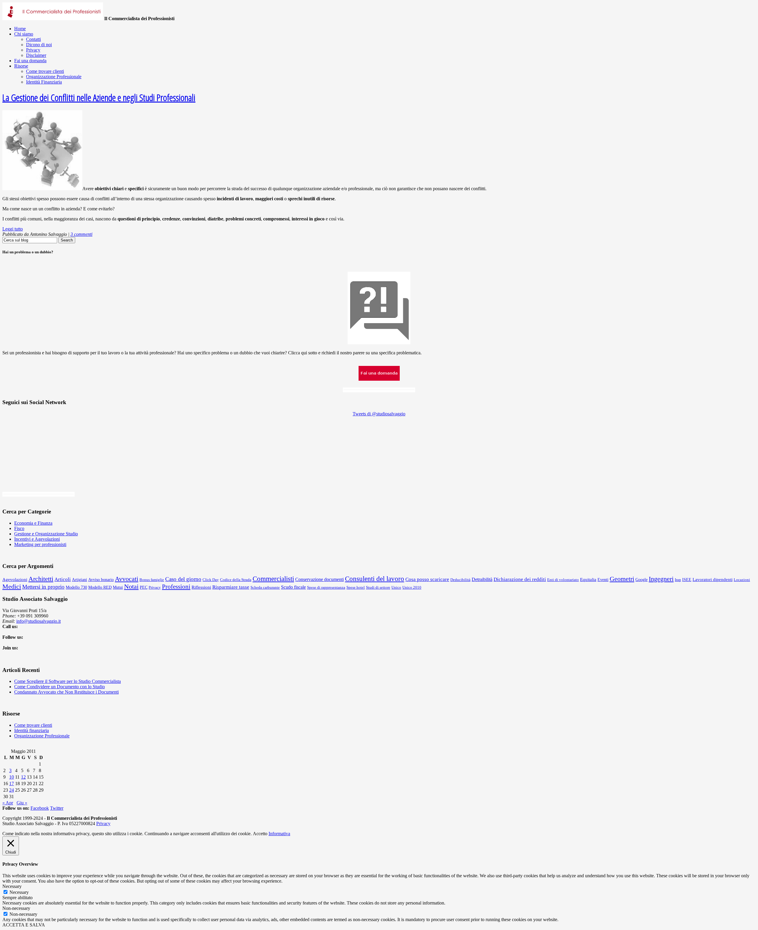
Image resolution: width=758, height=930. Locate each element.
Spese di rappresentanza (326, 587)
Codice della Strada (235, 579)
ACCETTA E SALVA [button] (23, 924)
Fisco (19, 528)
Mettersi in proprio (43, 587)
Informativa (279, 833)
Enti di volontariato (563, 579)
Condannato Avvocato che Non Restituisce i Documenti (66, 691)
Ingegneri (661, 578)
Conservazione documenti (319, 579)
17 (11, 783)
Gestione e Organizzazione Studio (46, 533)
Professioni (176, 586)
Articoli (62, 579)
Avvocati (126, 578)
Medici (11, 586)
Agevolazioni (14, 579)
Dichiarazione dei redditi (520, 579)
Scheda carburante (265, 587)
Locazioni (742, 579)
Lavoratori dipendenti (713, 579)
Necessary (19, 892)
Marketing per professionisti (40, 544)
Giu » (22, 802)
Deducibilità (460, 579)
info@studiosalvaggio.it (38, 621)
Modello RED (100, 587)
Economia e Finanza (33, 523)
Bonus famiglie (151, 579)
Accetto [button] (260, 833)
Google (641, 579)
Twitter (56, 808)
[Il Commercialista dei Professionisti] (52, 18)
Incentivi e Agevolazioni (37, 539)
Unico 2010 (411, 587)
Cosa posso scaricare (427, 579)
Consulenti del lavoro (374, 578)
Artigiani (79, 579)
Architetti (40, 578)
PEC (143, 587)
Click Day (211, 579)
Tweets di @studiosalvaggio (379, 413)
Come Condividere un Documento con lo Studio (59, 686)
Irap (678, 579)
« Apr (7, 802)
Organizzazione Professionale (42, 735)
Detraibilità (482, 579)
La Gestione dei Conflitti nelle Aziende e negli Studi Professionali (98, 97)
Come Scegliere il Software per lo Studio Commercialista (67, 681)
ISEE (686, 579)
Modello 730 (76, 587)
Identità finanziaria (31, 730)
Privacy (155, 587)
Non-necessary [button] (16, 908)
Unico (396, 587)
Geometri (622, 578)
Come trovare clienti (33, 725)
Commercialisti (273, 578)
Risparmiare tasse (230, 587)
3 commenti (81, 234)
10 (11, 776)
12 (23, 776)
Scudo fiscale (293, 587)
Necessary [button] (12, 886)
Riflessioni (201, 587)
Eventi (603, 579)
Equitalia (588, 579)
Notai (131, 586)
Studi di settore (378, 587)
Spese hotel (355, 587)
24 (11, 790)
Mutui (118, 587)
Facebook (39, 808)
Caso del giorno (183, 579)
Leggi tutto (12, 228)
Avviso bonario (101, 579)
